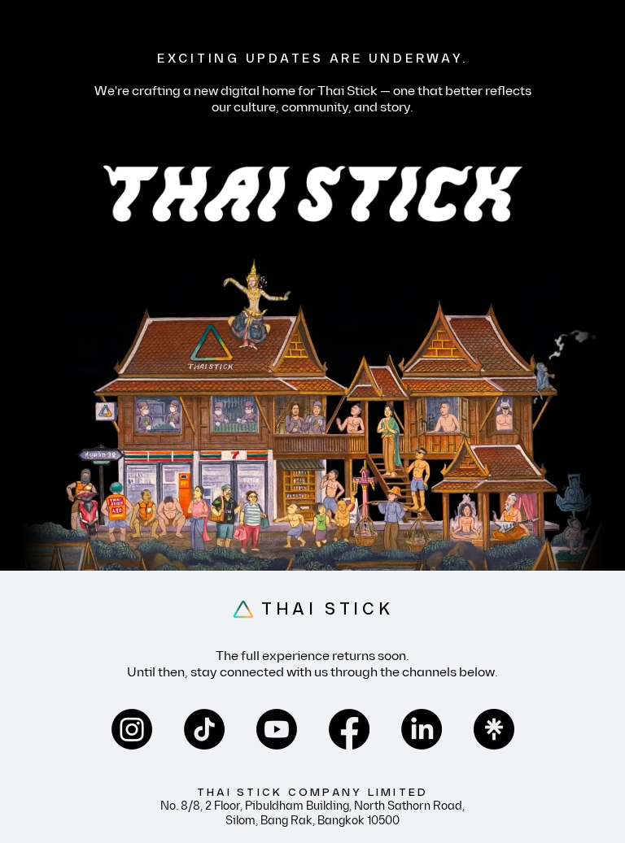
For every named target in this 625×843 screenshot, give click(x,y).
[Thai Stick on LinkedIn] (421, 729)
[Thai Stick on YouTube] (276, 729)
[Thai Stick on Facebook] (349, 729)
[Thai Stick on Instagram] (131, 729)
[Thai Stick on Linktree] (494, 729)
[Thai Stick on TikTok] (204, 729)
